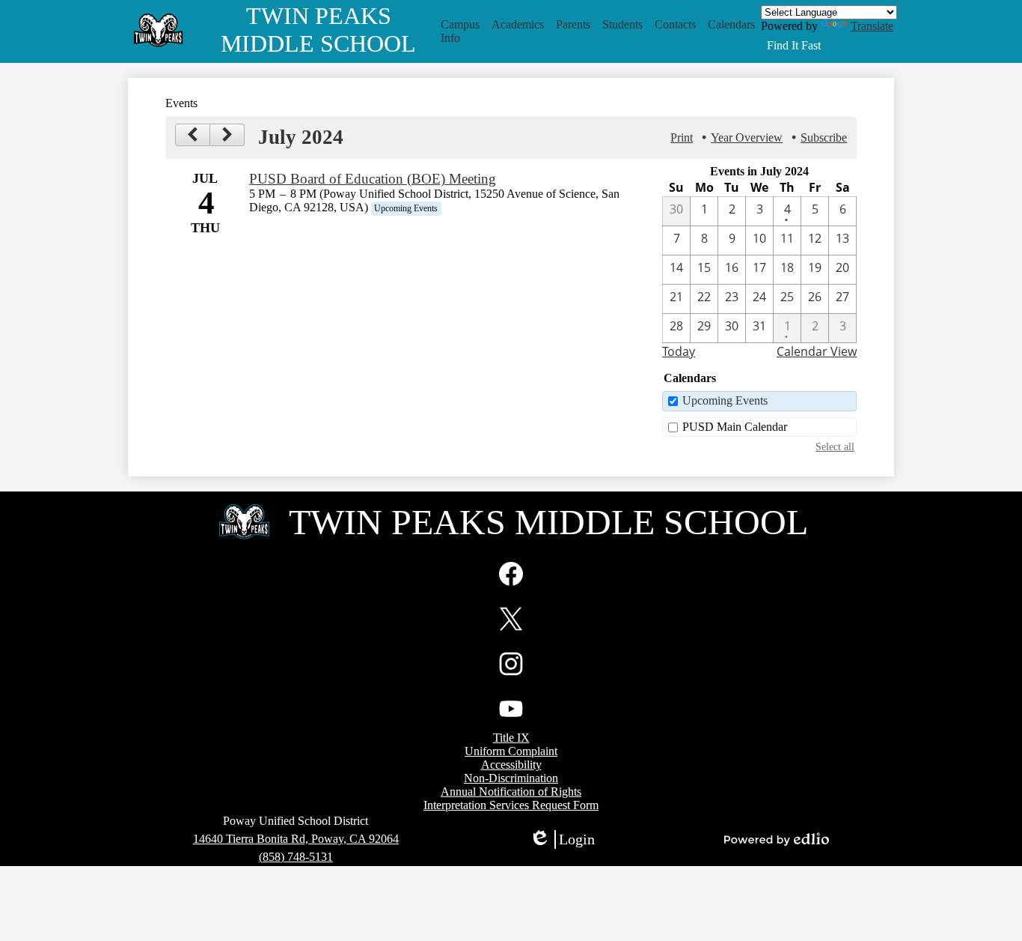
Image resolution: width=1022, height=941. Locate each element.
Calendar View (817, 351)
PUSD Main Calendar (734, 426)
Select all (835, 447)
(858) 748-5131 (296, 856)
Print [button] (681, 137)
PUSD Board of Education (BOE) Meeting (372, 179)
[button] (460, 31)
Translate (872, 25)
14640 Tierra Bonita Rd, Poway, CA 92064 (296, 838)
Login (562, 840)
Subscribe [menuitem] (824, 137)
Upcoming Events (725, 400)
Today (678, 351)
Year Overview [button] (747, 137)
